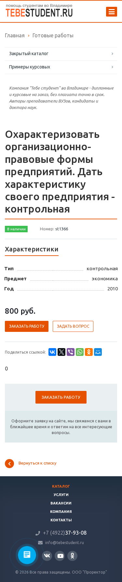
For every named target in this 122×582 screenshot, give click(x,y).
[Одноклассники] (89, 352)
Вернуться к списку (37, 463)
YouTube (60, 556)
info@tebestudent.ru (64, 542)
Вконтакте (47, 556)
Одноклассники (72, 556)
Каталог (61, 486)
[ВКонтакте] (52, 352)
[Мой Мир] (98, 352)
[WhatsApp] (80, 352)
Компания (61, 512)
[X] (61, 352)
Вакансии (61, 503)
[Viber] (71, 352)
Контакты (61, 520)
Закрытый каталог (28, 53)
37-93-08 (65, 533)
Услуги (61, 495)
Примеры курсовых (29, 66)
